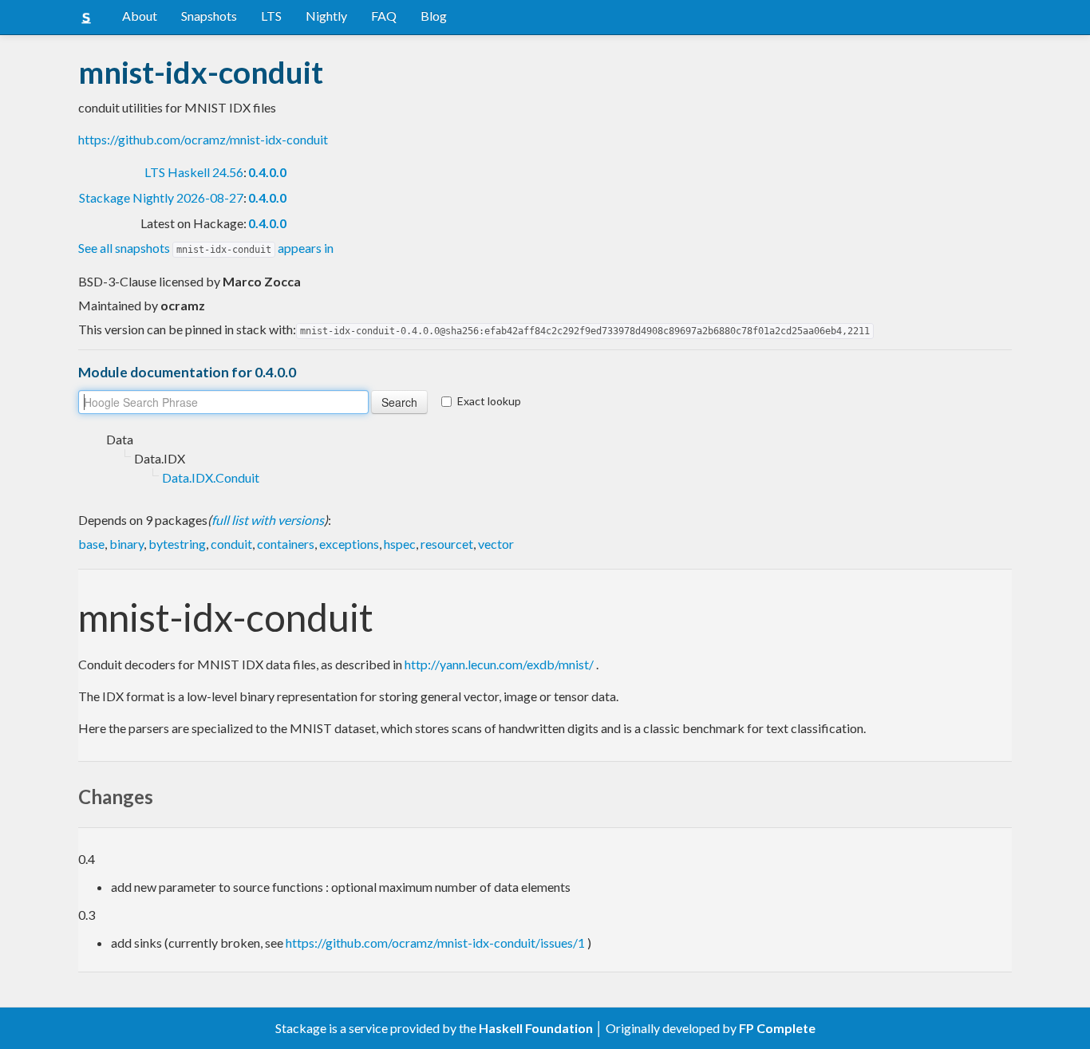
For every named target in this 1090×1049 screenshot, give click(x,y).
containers (285, 543)
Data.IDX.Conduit (210, 477)
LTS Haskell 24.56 (193, 171)
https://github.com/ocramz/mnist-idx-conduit (203, 139)
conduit (231, 543)
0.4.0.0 (267, 171)
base (91, 543)
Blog (434, 15)
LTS (271, 15)
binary (126, 543)
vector (496, 543)
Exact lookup (489, 401)
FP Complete (777, 1027)
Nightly (326, 15)
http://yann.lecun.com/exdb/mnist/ (499, 664)
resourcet (447, 543)
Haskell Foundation (536, 1027)
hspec (400, 543)
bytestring (177, 543)
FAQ (384, 15)
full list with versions (267, 519)
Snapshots (209, 15)
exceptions (349, 543)
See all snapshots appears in (206, 247)
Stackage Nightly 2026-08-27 (161, 197)
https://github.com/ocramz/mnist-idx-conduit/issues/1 (435, 942)
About (139, 15)
